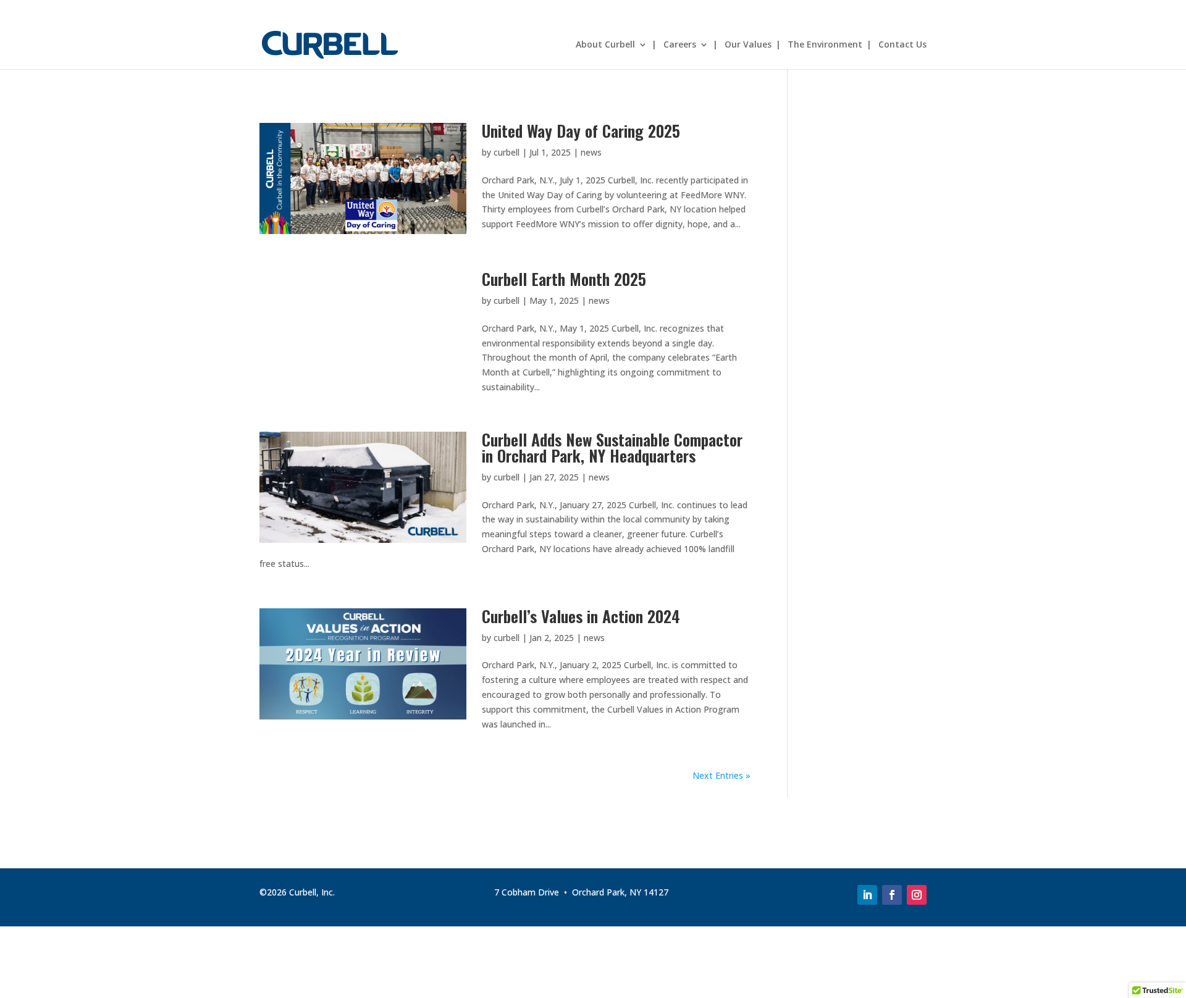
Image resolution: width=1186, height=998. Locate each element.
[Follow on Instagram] (917, 895)
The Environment (825, 45)
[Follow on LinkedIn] (867, 895)
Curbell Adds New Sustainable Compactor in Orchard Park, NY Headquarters (612, 447)
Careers (679, 45)
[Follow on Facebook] (892, 895)
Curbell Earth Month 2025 (564, 279)
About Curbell (605, 45)
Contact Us (902, 45)
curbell (506, 152)
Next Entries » (721, 775)
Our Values (748, 45)
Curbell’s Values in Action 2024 (581, 616)
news (591, 152)
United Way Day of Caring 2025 (581, 131)
